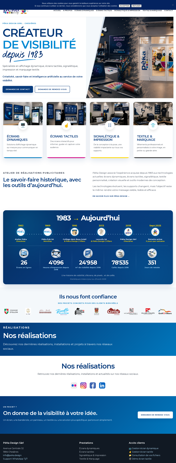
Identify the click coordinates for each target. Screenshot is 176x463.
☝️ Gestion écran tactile (141, 452)
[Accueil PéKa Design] (16, 10)
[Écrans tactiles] (66, 130)
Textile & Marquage (152, 10)
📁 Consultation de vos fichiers (144, 455)
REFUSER (136, 6)
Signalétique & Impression (127, 10)
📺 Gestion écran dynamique (143, 448)
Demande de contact (18, 89)
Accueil (57, 10)
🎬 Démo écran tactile (140, 459)
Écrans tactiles (104, 10)
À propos (67, 10)
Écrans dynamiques (84, 10)
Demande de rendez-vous (52, 89)
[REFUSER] (172, 5)
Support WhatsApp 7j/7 (15, 459)
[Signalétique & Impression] (109, 130)
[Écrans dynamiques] (23, 130)
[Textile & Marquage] (153, 130)
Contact (168, 10)
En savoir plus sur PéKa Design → (111, 196)
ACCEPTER (124, 6)
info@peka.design (12, 455)
